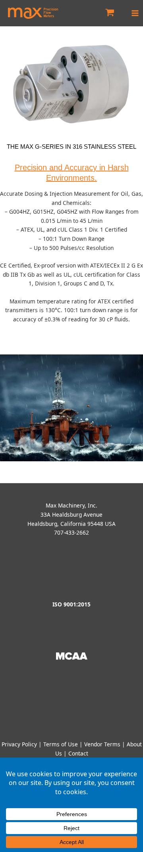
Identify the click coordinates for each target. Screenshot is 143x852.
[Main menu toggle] (135, 13)
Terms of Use (60, 744)
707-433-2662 (71, 532)
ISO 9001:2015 (71, 604)
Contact (78, 753)
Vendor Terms (102, 744)
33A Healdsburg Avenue (71, 514)
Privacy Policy (19, 744)
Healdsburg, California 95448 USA (71, 523)
